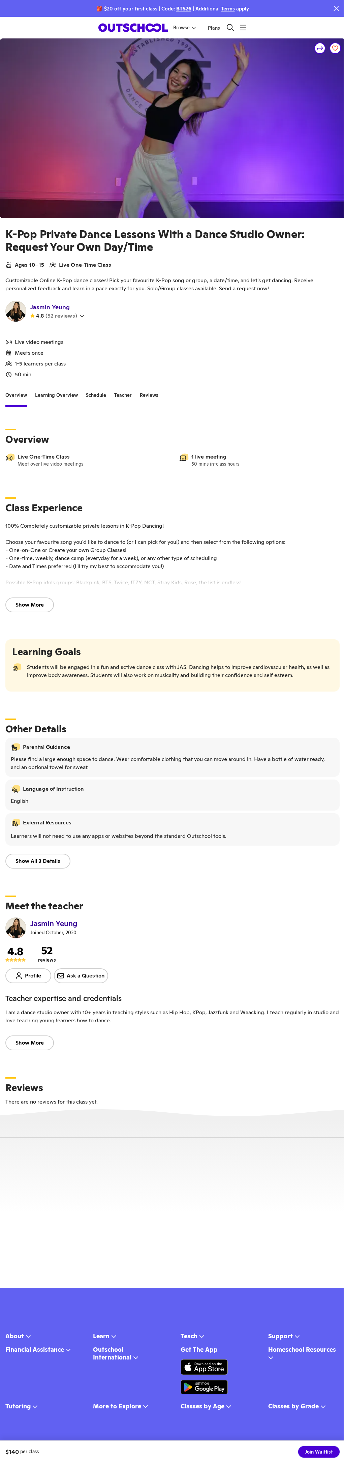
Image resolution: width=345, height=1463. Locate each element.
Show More (29, 604)
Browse (181, 28)
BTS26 (183, 8)
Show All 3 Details (37, 861)
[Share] (320, 48)
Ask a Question (86, 975)
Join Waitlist (319, 1452)
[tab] (16, 395)
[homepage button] (133, 27)
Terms (228, 8)
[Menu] (243, 27)
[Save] (335, 48)
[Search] (230, 27)
